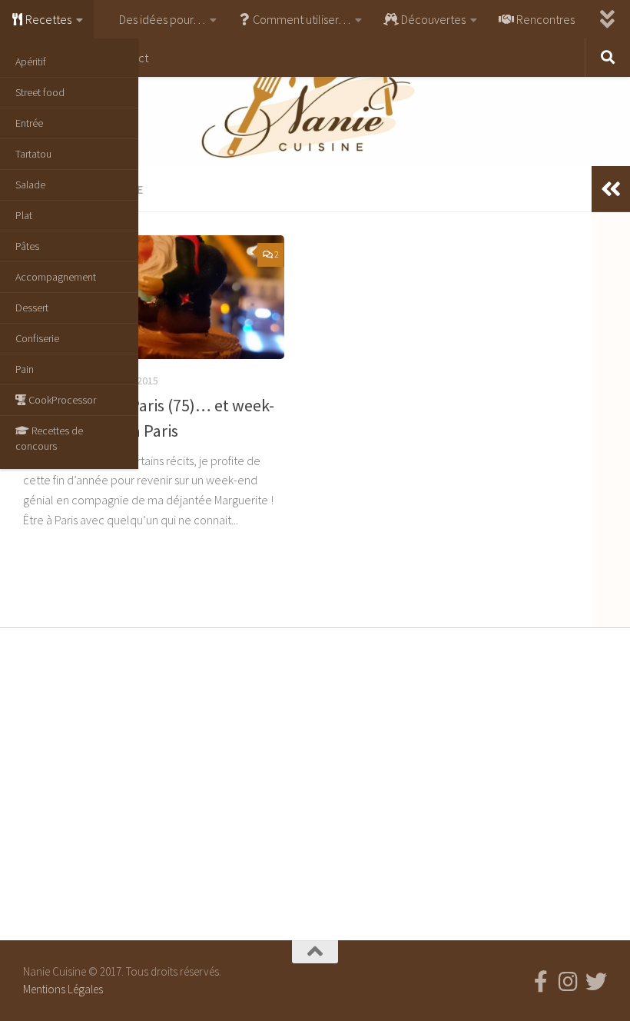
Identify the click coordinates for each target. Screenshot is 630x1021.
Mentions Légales (63, 989)
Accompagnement (55, 277)
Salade (30, 184)
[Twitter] (596, 982)
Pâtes (27, 246)
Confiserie (37, 338)
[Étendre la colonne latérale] (611, 189)
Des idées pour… (161, 19)
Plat (23, 215)
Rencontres (544, 19)
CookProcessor (61, 400)
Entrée (29, 123)
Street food (40, 92)
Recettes (47, 19)
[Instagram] (568, 982)
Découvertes (432, 19)
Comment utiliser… (300, 19)
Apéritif (30, 61)
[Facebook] (541, 982)
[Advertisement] (315, 780)
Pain (24, 369)
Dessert (31, 307)
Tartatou (33, 154)
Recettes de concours (49, 438)
